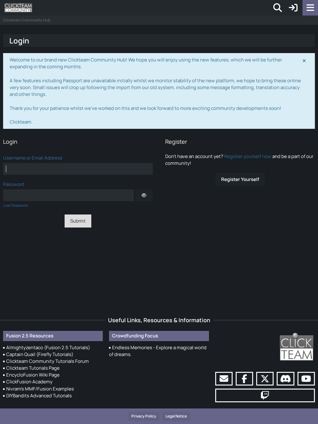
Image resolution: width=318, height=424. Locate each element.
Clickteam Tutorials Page (33, 368)
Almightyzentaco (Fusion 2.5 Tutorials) (48, 347)
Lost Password (15, 205)
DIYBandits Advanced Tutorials (39, 395)
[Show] (144, 195)
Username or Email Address (32, 158)
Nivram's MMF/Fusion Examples (40, 389)
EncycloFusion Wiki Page (33, 375)
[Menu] (310, 8)
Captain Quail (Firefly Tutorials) (39, 354)
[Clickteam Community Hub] (18, 8)
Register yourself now (247, 156)
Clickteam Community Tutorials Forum (47, 361)
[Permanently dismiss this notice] (304, 60)
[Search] (277, 8)
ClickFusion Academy (29, 381)
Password (13, 184)
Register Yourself (240, 179)
